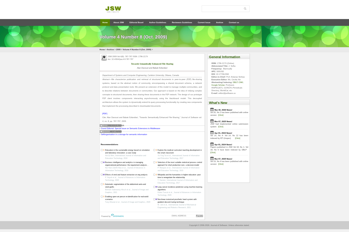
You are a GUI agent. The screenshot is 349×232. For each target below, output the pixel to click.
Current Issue (204, 22)
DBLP (235, 82)
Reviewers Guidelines (182, 22)
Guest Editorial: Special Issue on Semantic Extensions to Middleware (130, 128)
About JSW (118, 22)
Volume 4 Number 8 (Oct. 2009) (137, 49)
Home (105, 22)
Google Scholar (218, 85)
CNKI (241, 82)
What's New (218, 103)
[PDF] (104, 113)
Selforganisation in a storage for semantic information (124, 134)
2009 (118, 49)
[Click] (220, 115)
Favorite (199, 216)
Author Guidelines (157, 22)
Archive (219, 22)
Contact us (234, 22)
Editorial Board (136, 22)
